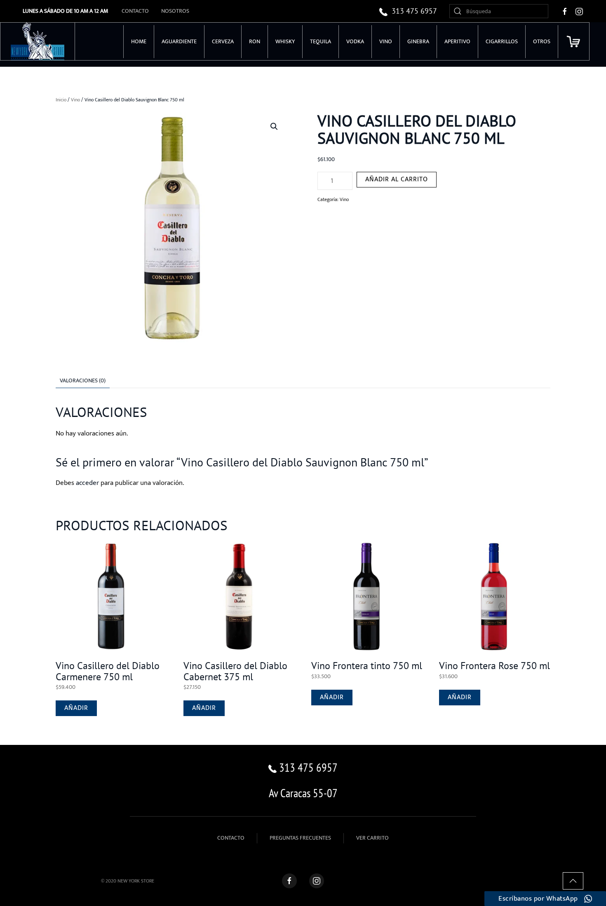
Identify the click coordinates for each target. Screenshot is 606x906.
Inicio (61, 100)
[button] (274, 126)
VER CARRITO (372, 838)
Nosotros (175, 11)
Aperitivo (457, 41)
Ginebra (418, 41)
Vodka (355, 41)
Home (138, 41)
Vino (75, 100)
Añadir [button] (76, 708)
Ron (254, 41)
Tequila (320, 41)
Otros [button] (541, 41)
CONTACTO (230, 838)
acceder (87, 483)
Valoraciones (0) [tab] (83, 380)
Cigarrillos (502, 41)
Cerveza (223, 41)
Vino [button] (385, 41)
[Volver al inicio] (37, 41)
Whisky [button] (285, 41)
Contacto (135, 11)
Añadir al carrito (396, 179)
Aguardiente (179, 41)
